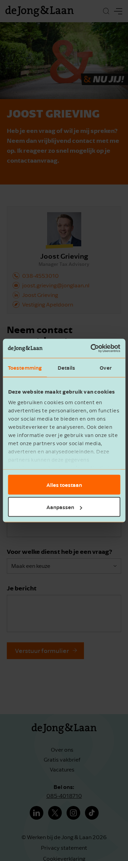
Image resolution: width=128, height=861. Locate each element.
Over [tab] (106, 367)
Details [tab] (66, 367)
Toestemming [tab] (25, 367)
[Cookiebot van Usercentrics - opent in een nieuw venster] (91, 348)
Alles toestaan (64, 484)
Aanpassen (60, 507)
